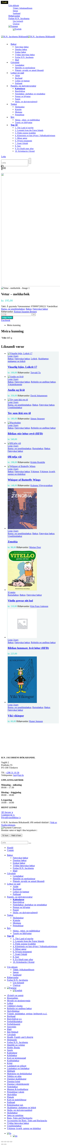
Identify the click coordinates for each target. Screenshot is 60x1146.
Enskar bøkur (20, 52)
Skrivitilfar (12, 1094)
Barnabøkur (37, 448)
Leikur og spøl (17, 73)
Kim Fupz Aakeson (39, 606)
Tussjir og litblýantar (23, 122)
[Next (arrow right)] (5, 1144)
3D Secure (7, 812)
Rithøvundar (12, 977)
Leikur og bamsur (22, 81)
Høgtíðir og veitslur (16, 1045)
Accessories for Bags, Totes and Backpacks (27, 1120)
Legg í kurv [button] (13, 356)
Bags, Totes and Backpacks (19, 1118)
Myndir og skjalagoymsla (18, 1000)
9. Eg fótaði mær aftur (24, 148)
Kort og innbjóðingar (16, 1099)
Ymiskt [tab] (10, 850)
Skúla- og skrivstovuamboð (19, 1110)
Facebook (5, 320)
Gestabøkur (19, 65)
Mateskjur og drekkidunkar (19, 1073)
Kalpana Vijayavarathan (41, 485)
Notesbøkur (12, 1086)
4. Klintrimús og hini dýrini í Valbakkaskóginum (35, 135)
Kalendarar (12, 1053)
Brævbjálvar (20, 91)
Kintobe (18, 109)
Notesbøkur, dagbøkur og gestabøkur (30, 94)
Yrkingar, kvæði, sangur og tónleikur (24, 1128)
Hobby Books (13, 1047)
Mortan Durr (35, 547)
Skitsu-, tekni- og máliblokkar (27, 120)
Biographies (12, 998)
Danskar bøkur (21, 49)
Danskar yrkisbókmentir (18, 1084)
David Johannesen (38, 395)
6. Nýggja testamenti (23, 141)
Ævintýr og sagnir (15, 995)
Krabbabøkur (13, 1060)
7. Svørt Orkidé (21, 143)
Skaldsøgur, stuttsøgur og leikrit (21, 1107)
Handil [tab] (10, 847)
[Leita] (30, 161)
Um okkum (13, 5)
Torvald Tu (35, 372)
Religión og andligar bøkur (43, 382)
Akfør (17, 75)
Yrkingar (35, 471)
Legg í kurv (7, 317)
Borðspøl (18, 78)
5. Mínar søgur (21, 138)
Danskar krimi (13, 1081)
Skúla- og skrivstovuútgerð (26, 102)
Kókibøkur (12, 1055)
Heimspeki (12, 1039)
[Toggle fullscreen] (5, 1141)
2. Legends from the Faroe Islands (29, 130)
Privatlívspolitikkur (11, 817)
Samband (17, 975)
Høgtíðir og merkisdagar (25, 68)
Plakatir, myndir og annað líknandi (29, 70)
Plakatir (10, 1097)
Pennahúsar (19, 115)
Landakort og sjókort (16, 1066)
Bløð (15, 871)
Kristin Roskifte (37, 462)
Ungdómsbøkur (15, 407)
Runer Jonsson (36, 721)
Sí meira (11, 592)
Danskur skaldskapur (16, 1079)
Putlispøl (17, 894)
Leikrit (34, 358)
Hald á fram (16, 835)
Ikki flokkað (12, 1032)
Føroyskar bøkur (22, 47)
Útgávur (16, 985)
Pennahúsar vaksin (15, 1092)
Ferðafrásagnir (13, 1024)
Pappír (17, 99)
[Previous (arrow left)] (2, 1144)
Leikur (10, 1003)
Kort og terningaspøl (16, 1058)
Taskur (14, 104)
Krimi (9, 1063)
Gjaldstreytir (8, 815)
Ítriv (12, 117)
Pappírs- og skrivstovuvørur (23, 86)
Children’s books (15, 1006)
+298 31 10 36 (12, 772)
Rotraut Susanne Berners (25, 311)
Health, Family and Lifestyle (20, 1037)
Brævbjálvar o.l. (14, 1019)
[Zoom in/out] (2, 1141)
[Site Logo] (28, 36)
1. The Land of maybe (24, 128)
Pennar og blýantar (23, 96)
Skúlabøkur (12, 1113)
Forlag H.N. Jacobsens (18, 18)
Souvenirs (11, 1026)
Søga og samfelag (15, 1115)
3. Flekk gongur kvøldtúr (25, 133)
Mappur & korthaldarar (17, 1089)
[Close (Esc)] (11, 1141)
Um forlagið (18, 21)
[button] (3, 156)
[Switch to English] (17, 29)
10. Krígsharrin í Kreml (25, 151)
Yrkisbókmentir (15, 384)
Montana (18, 112)
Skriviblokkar (13, 1011)
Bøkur (13, 44)
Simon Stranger (37, 418)
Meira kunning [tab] (14, 325)
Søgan (15, 11)
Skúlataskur (20, 107)
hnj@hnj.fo (18, 775)
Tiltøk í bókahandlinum (22, 8)
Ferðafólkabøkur (14, 1021)
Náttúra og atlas (14, 1076)
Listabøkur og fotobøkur (18, 1068)
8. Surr (18, 146)
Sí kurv (5, 835)
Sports (10, 1050)
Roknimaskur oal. (15, 1105)
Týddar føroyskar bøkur (25, 55)
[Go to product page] (33, 353)
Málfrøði (11, 1071)
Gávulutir (15, 62)
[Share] (8, 1141)
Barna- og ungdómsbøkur (13, 309)
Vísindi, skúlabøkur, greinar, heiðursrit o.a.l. (27, 1013)
